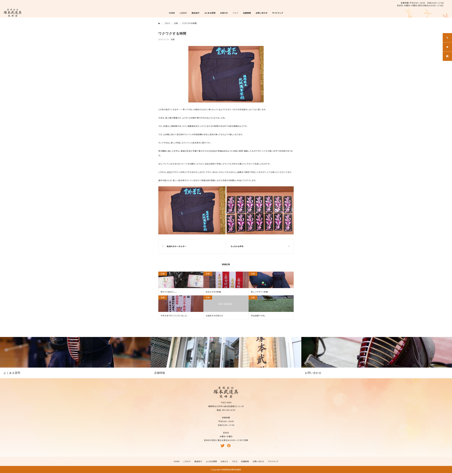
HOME (172, 12)
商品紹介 (196, 12)
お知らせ (224, 12)
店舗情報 (247, 12)
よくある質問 (210, 12)
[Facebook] (229, 446)
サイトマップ (277, 12)
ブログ (235, 12)
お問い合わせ (261, 12)
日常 (173, 39)
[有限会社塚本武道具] (12, 13)
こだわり (183, 12)
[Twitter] (222, 446)
